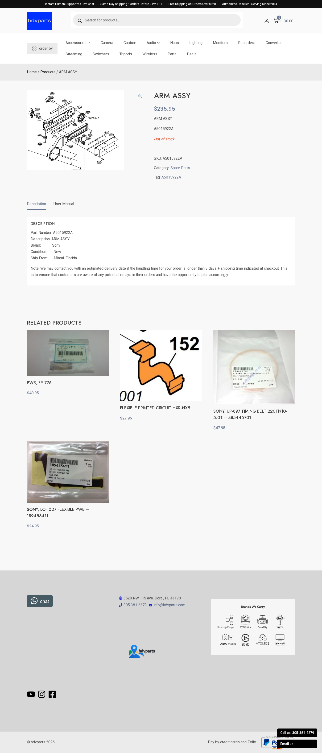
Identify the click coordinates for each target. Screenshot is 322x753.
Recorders (246, 43)
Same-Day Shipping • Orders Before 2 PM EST (131, 4)
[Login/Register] (266, 20)
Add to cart (67, 403)
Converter (274, 43)
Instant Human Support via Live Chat (69, 4)
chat (44, 601)
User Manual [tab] (64, 204)
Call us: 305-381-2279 (297, 733)
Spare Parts (180, 168)
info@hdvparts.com (169, 605)
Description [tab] (36, 204)
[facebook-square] (52, 694)
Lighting (195, 43)
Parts (172, 54)
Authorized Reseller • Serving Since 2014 (249, 4)
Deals (192, 54)
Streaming (74, 54)
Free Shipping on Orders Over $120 (192, 4)
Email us (286, 744)
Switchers (101, 54)
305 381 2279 (135, 605)
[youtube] (32, 694)
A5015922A (171, 177)
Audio (151, 43)
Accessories (76, 43)
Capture (130, 43)
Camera (107, 43)
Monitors (220, 43)
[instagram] (42, 694)
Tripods (126, 54)
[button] (140, 96)
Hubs (174, 43)
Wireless (149, 54)
